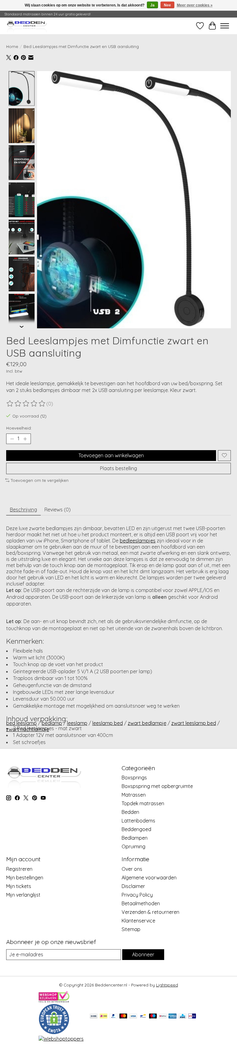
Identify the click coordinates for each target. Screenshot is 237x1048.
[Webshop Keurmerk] (54, 1001)
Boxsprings (134, 777)
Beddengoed (136, 829)
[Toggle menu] (224, 26)
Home (12, 46)
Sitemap (131, 929)
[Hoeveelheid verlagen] (12, 439)
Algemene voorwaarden (149, 877)
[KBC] (182, 1016)
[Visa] (133, 1016)
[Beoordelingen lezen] (26, 403)
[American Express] (172, 1016)
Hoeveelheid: (19, 428)
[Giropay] (192, 1016)
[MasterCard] (123, 1016)
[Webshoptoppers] (61, 1039)
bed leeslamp (21, 723)
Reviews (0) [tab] (57, 509)
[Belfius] (163, 1016)
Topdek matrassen (143, 803)
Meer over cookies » (195, 5)
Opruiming (133, 846)
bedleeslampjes (138, 541)
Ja (152, 5)
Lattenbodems (138, 821)
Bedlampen (135, 838)
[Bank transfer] (94, 1016)
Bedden (130, 812)
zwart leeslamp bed (193, 723)
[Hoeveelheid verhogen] (25, 439)
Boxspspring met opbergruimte (157, 786)
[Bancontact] (143, 1016)
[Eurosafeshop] (54, 1033)
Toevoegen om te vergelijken (40, 480)
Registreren (19, 869)
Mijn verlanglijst (23, 895)
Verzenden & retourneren (150, 912)
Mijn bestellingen (24, 877)
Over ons (132, 869)
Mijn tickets (18, 886)
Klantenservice (138, 921)
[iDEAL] (103, 1016)
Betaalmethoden (141, 903)
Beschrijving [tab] (23, 509)
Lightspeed (167, 984)
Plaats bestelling (118, 468)
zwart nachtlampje (27, 729)
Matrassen (134, 795)
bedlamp (52, 723)
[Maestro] (153, 1016)
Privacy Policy (137, 895)
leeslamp (77, 723)
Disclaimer (133, 886)
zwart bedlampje (147, 723)
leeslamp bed (107, 723)
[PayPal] (114, 1016)
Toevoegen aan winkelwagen (111, 455)
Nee (167, 5)
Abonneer (143, 954)
